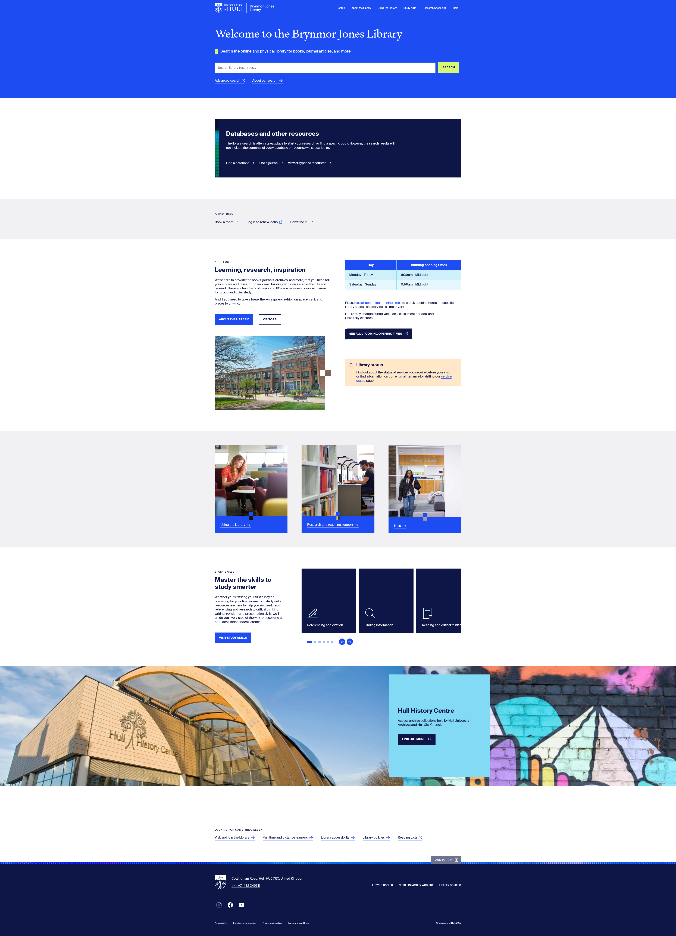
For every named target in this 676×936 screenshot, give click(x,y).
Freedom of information (244, 923)
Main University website (416, 885)
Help (455, 8)
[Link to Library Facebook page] (230, 905)
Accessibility (221, 923)
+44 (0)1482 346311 (246, 885)
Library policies (450, 885)
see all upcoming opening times (378, 303)
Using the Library (387, 8)
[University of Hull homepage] (245, 8)
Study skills (409, 8)
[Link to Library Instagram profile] (219, 905)
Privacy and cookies (272, 923)
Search (341, 8)
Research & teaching (434, 8)
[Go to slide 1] (310, 642)
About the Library (361, 8)
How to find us (382, 885)
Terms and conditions (298, 923)
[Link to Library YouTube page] (241, 905)
